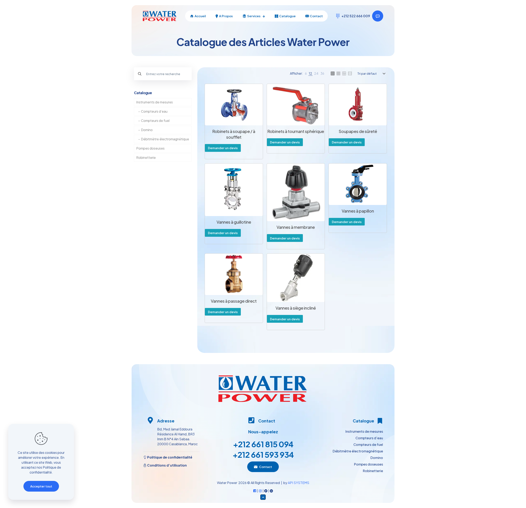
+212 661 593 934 (263, 454)
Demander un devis (223, 148)
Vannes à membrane (296, 227)
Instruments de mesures (154, 102)
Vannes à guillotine (234, 221)
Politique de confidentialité (169, 457)
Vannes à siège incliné (296, 307)
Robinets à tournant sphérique (295, 131)
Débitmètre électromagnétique (165, 139)
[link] (306, 73)
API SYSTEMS (298, 483)
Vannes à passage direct (234, 300)
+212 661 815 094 (263, 444)
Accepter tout (41, 486)
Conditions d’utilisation (166, 465)
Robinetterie (146, 157)
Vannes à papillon (358, 210)
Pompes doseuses (150, 148)
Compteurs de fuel (155, 120)
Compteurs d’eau (154, 111)
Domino (147, 130)
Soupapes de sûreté (358, 131)
